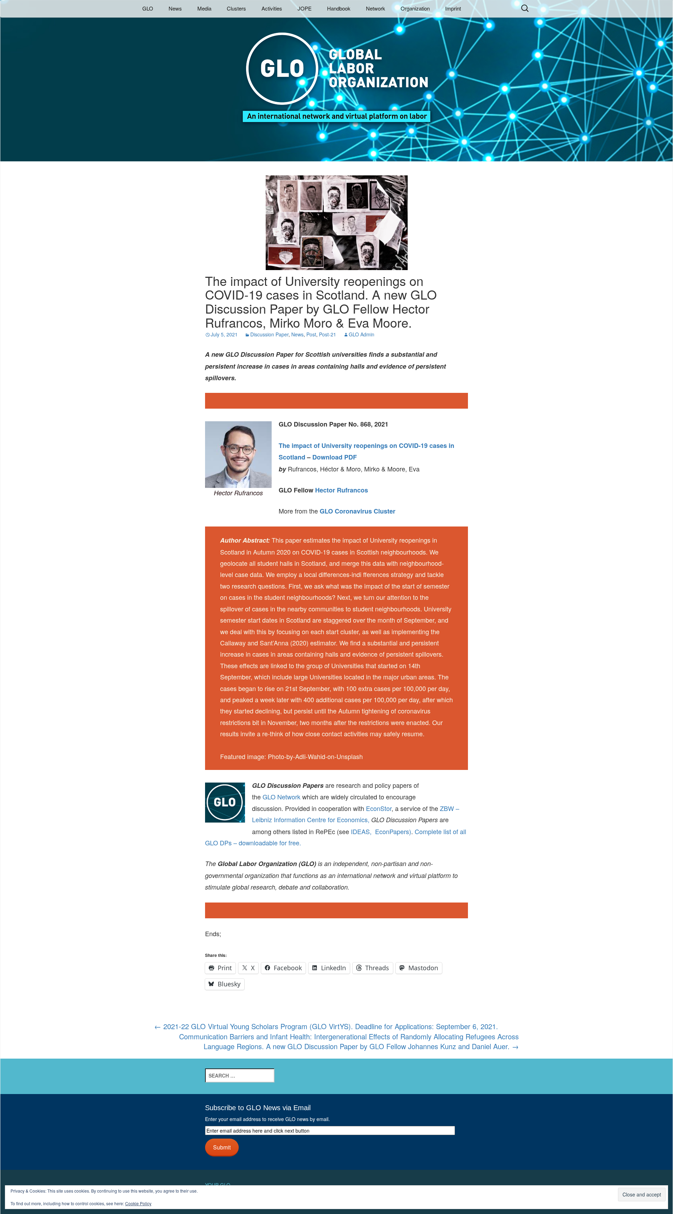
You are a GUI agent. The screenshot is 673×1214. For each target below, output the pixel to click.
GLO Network (281, 796)
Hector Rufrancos (341, 490)
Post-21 (327, 334)
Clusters (236, 8)
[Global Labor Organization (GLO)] (336, 72)
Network (375, 8)
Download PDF (334, 457)
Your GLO (217, 1184)
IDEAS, (361, 831)
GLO (147, 8)
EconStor (379, 808)
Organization (415, 8)
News (175, 8)
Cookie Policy (138, 1203)
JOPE (305, 8)
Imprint (453, 8)
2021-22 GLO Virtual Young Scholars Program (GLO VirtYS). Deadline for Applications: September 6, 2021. (326, 1026)
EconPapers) (391, 831)
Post (311, 334)
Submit (222, 1147)
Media (204, 8)
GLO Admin (361, 334)
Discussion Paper (269, 334)
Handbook (339, 8)
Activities (271, 8)
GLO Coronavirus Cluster (357, 511)
